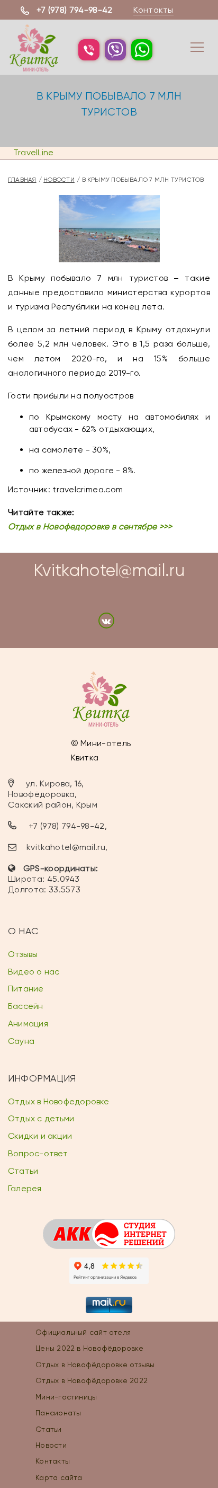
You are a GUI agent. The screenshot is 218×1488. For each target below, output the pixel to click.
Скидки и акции (40, 1136)
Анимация (28, 1023)
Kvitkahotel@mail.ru (109, 570)
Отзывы (23, 954)
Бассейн (25, 1006)
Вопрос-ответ (38, 1153)
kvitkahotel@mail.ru (65, 847)
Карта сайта (58, 1477)
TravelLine (33, 152)
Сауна (21, 1041)
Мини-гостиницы (66, 1397)
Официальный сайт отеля (83, 1332)
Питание (26, 989)
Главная (22, 179)
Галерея (25, 1188)
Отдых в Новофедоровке (59, 1101)
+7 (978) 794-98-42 (75, 10)
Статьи (23, 1171)
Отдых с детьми (41, 1118)
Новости (59, 179)
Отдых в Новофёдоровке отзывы (95, 1364)
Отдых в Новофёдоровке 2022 (91, 1380)
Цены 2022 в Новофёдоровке (89, 1348)
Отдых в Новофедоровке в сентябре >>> (90, 526)
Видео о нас (33, 972)
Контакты (153, 10)
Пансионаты (58, 1413)
